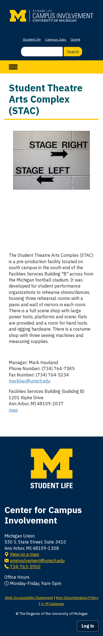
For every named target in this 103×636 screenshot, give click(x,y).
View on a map (24, 554)
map (13, 410)
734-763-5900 (25, 566)
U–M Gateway (52, 603)
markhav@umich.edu (29, 381)
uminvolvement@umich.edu (37, 560)
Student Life (32, 39)
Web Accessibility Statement (29, 597)
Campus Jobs (55, 39)
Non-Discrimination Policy (77, 597)
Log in (88, 626)
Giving (75, 39)
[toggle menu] (13, 67)
